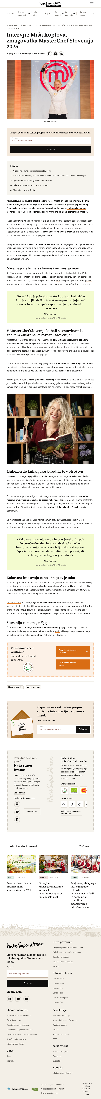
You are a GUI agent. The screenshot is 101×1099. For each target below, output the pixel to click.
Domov (9, 25)
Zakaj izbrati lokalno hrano (67, 664)
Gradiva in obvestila (61, 1035)
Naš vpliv (10, 1061)
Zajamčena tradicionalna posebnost (22, 1035)
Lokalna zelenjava (60, 998)
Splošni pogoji (47, 1085)
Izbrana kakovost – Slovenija (19, 1016)
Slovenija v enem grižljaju (24, 190)
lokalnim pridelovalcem (18, 259)
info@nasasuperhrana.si (63, 1073)
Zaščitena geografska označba (20, 1030)
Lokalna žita (58, 1002)
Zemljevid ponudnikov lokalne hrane (68, 948)
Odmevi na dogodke (43, 25)
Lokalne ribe (58, 988)
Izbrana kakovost (33, 687)
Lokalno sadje (58, 993)
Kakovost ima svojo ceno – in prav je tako (30, 185)
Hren (58, 280)
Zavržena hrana (14, 602)
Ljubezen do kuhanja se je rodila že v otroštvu (32, 181)
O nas (9, 1056)
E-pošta (15, 138)
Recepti (56, 967)
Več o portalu (19, 793)
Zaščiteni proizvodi (61, 957)
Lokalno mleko (59, 983)
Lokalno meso (58, 979)
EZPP (55, 1039)
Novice (56, 1030)
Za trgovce (57, 1056)
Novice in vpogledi (60, 1051)
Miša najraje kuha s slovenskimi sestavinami (32, 171)
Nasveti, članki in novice (24, 25)
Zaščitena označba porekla (18, 1025)
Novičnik (30, 811)
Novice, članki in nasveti (63, 962)
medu (57, 631)
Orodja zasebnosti (48, 1089)
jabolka (88, 280)
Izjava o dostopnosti (49, 1093)
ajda (20, 284)
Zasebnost (59, 1085)
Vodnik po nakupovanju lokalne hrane (70, 812)
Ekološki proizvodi (14, 1020)
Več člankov (84, 846)
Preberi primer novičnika (46, 720)
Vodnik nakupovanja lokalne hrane (67, 952)
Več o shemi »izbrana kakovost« (68, 651)
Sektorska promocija (61, 1016)
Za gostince (57, 1061)
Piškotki (62, 1089)
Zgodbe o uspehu (60, 1025)
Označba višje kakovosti (17, 1039)
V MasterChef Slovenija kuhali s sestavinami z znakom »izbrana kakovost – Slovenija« (49, 176)
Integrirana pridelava (15, 1044)
